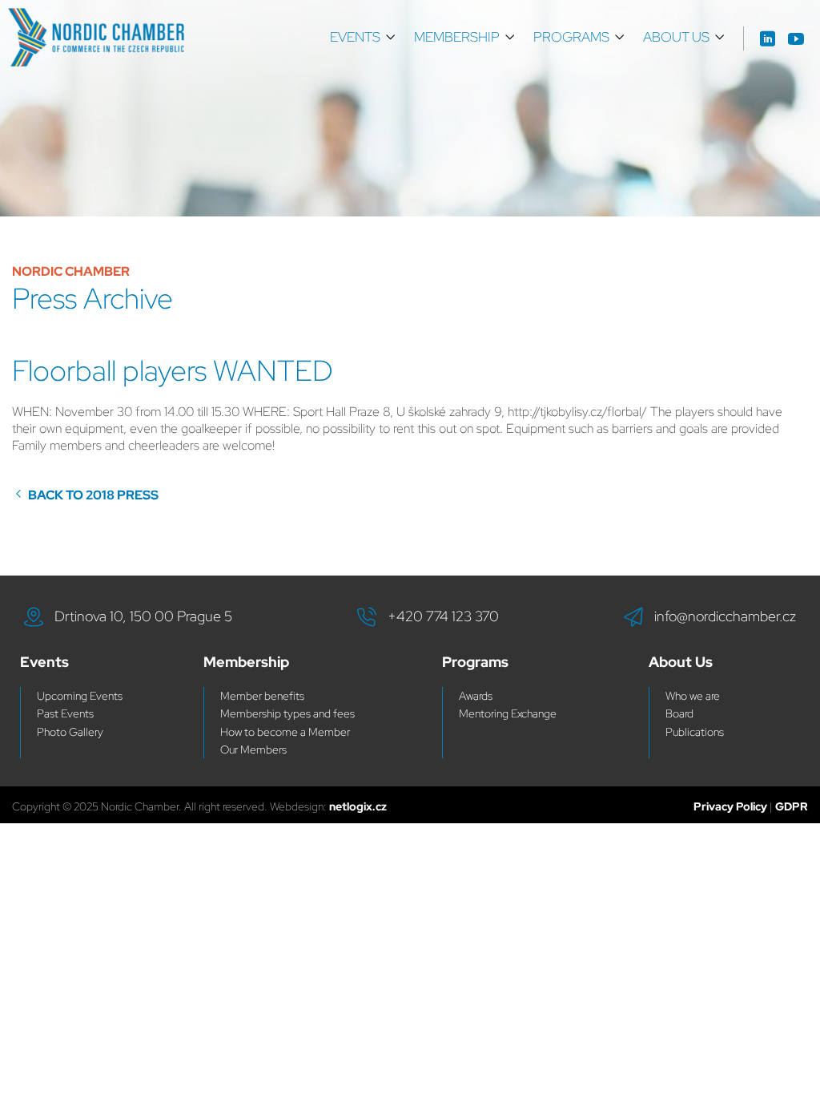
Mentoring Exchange (508, 713)
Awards (475, 696)
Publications (694, 732)
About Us (676, 37)
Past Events (65, 713)
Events (355, 37)
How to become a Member (285, 732)
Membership (457, 37)
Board (679, 713)
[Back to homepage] (96, 37)
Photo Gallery (70, 732)
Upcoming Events (80, 696)
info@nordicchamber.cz (725, 616)
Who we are (692, 696)
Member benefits (262, 696)
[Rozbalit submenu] (391, 37)
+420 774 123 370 (443, 616)
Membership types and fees (287, 713)
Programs (571, 37)
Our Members (253, 749)
